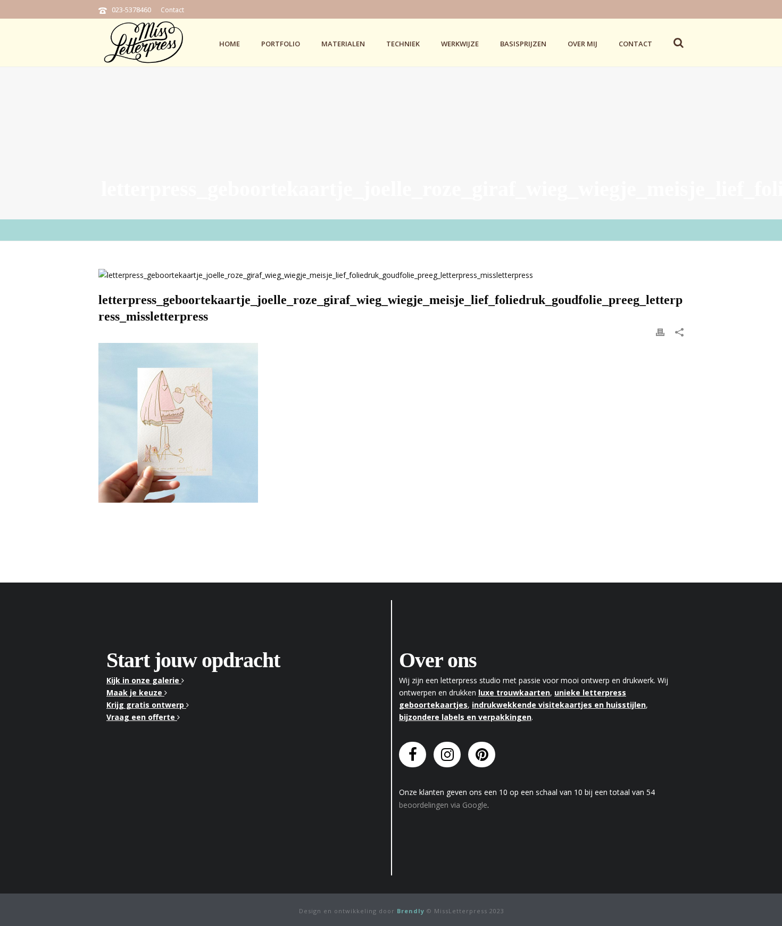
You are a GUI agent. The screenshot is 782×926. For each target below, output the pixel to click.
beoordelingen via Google (443, 805)
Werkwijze (460, 43)
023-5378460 (131, 9)
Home (229, 43)
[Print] (660, 331)
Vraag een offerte (141, 717)
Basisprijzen (523, 43)
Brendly (411, 911)
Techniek (403, 43)
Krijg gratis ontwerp (146, 705)
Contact (172, 9)
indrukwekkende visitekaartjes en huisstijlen (559, 705)
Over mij (582, 43)
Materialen (343, 43)
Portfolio (280, 43)
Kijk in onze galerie (143, 680)
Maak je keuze (135, 692)
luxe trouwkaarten (514, 692)
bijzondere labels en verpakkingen (465, 717)
